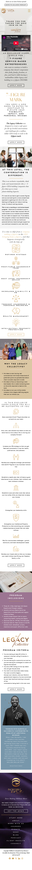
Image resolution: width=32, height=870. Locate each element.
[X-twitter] (16, 858)
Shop (16, 832)
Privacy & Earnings (21, 853)
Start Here (16, 817)
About (16, 820)
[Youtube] (13, 858)
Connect (16, 843)
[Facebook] (10, 858)
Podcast (16, 837)
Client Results (16, 840)
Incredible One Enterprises (8, 853)
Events (16, 829)
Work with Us (16, 823)
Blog (16, 835)
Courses (16, 826)
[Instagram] (22, 858)
